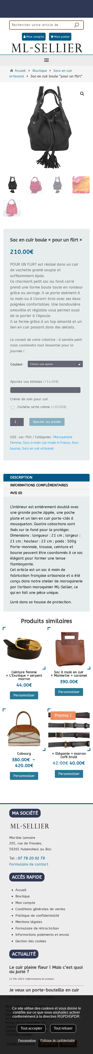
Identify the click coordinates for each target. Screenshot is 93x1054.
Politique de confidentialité (37, 916)
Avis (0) (16, 493)
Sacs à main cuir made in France (46, 443)
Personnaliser (24, 695)
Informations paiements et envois (42, 935)
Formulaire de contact (28, 864)
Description (21, 477)
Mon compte (35, 36)
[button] (82, 94)
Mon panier (61, 36)
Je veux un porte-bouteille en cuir (44, 990)
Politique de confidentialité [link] (57, 1040)
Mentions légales (28, 922)
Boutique (40, 71)
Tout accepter (31, 1028)
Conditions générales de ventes (40, 909)
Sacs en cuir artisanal (38, 448)
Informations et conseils (40, 978)
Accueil (20, 71)
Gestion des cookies (30, 941)
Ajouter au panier (47, 422)
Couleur (16, 364)
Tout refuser (63, 1028)
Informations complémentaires (39, 485)
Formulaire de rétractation (37, 928)
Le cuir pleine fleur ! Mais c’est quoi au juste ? (46, 969)
